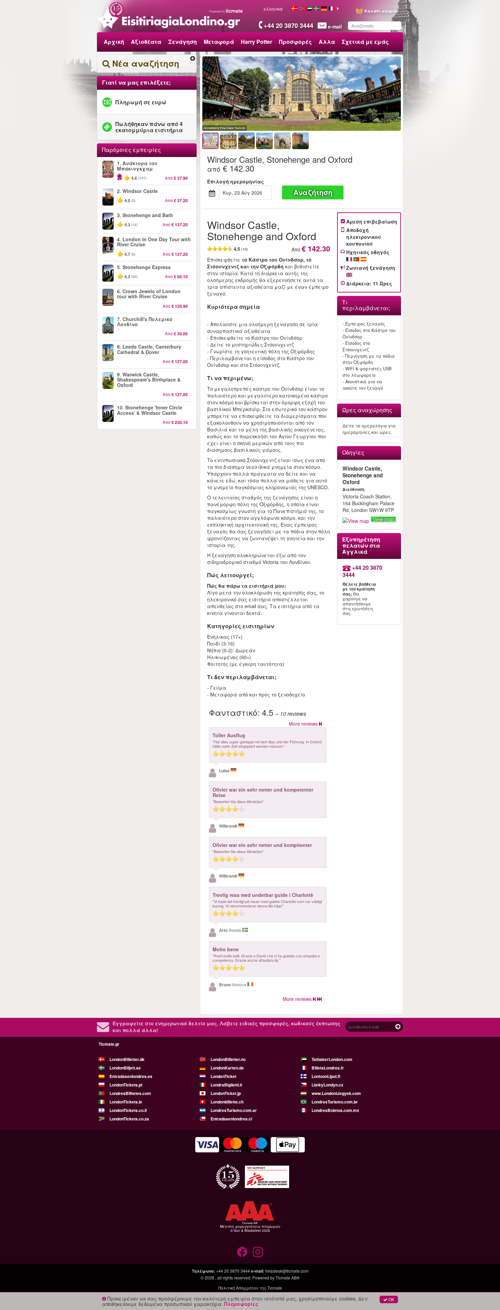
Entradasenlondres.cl (231, 1119)
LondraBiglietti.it (226, 1085)
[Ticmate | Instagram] (258, 1252)
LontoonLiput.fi (326, 1076)
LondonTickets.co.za (129, 1119)
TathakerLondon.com (332, 1059)
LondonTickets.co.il (128, 1110)
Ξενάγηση (182, 42)
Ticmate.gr (109, 1044)
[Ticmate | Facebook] (242, 1252)
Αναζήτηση (313, 192)
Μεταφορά (219, 42)
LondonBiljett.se (125, 1068)
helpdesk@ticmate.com (287, 1271)
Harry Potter (256, 42)
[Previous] (246, 93)
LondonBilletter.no (228, 1059)
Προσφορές (295, 42)
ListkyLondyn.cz (327, 1085)
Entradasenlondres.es (131, 1076)
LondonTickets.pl (126, 1085)
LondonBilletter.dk (127, 1059)
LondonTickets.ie (126, 1102)
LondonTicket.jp (226, 1093)
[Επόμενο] (356, 93)
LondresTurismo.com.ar (234, 1110)
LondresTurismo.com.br (335, 1102)
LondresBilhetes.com (130, 1093)
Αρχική (114, 42)
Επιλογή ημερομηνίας (235, 181)
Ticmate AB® (288, 1277)
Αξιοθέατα (146, 42)
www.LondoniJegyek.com (336, 1093)
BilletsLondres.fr (328, 1068)
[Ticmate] (226, 11)
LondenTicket (223, 1076)
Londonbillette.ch (227, 1102)
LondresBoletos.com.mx (335, 1110)
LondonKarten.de (227, 1068)
